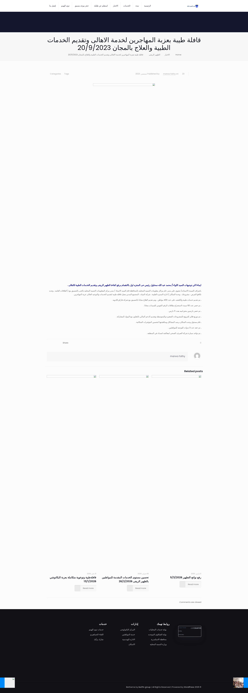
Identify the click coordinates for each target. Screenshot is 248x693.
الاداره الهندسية (128, 639)
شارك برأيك (98, 639)
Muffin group (145, 687)
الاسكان (132, 644)
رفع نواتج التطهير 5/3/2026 (185, 577)
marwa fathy (169, 73)
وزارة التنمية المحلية (158, 644)
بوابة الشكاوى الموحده (157, 634)
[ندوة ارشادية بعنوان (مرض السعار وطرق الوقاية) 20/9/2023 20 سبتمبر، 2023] (240, 683)
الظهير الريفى (154, 54)
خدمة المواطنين (128, 634)
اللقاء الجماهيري (96, 634)
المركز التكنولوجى (127, 629)
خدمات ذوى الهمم (96, 629)
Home (178, 54)
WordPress (189, 687)
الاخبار (167, 54)
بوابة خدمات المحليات (157, 629)
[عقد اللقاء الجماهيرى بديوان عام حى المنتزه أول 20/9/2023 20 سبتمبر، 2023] (7, 683)
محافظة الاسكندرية (158, 639)
